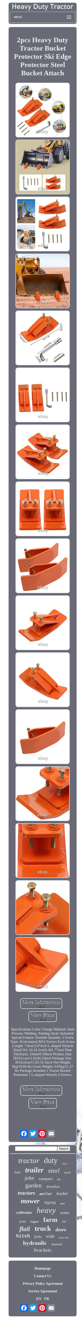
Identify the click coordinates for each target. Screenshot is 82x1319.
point (22, 1221)
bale (17, 1172)
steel (54, 1170)
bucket (62, 1193)
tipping (50, 1202)
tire (59, 1179)
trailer (34, 1170)
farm (50, 1219)
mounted (56, 1244)
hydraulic (35, 1243)
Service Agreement (42, 1291)
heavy (46, 1210)
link (64, 1221)
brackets (42, 1250)
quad (67, 1172)
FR (46, 1299)
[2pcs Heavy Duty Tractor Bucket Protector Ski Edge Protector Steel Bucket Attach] (42, 110)
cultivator (24, 1212)
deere (61, 1229)
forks (37, 1237)
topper (35, 1221)
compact (46, 1178)
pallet (46, 1194)
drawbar (53, 1186)
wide (50, 1236)
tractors (26, 1193)
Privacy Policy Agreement (43, 1283)
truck (43, 1228)
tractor (28, 1160)
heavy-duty (64, 1237)
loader (64, 1213)
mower (30, 1201)
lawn (64, 1163)
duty (51, 1160)
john (29, 1178)
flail (24, 1229)
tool (62, 1203)
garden (33, 1185)
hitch (23, 1236)
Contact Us (42, 1276)
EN (38, 1299)
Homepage (42, 1268)
